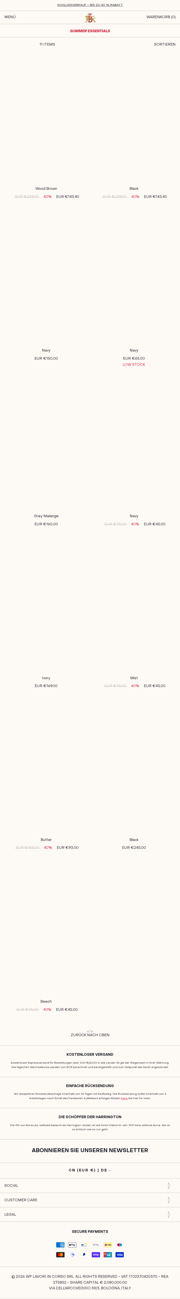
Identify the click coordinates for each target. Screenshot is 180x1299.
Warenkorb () (161, 17)
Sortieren (165, 44)
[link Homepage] (90, 17)
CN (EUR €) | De (88, 1170)
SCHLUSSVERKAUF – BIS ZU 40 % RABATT (90, 5)
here (124, 1098)
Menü (10, 17)
